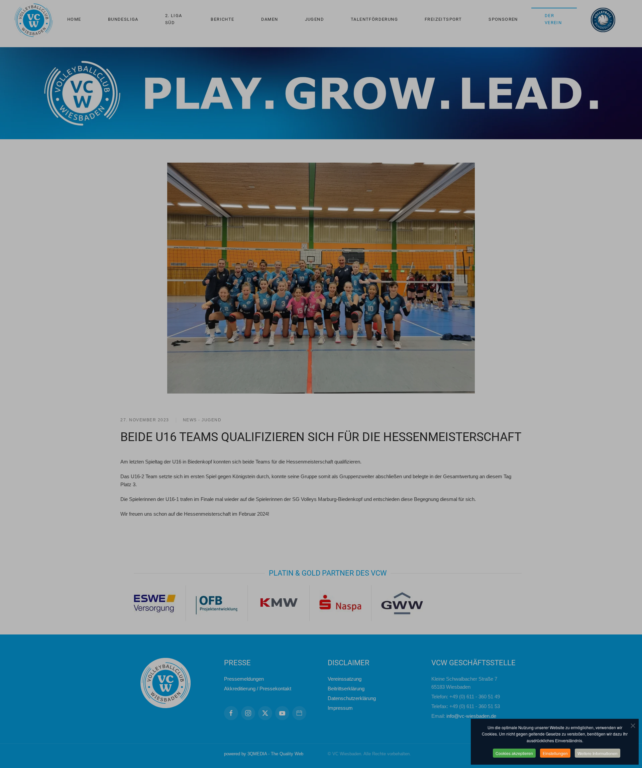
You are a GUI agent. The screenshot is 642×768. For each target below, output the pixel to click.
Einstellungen (555, 753)
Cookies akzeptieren (514, 753)
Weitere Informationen (597, 753)
